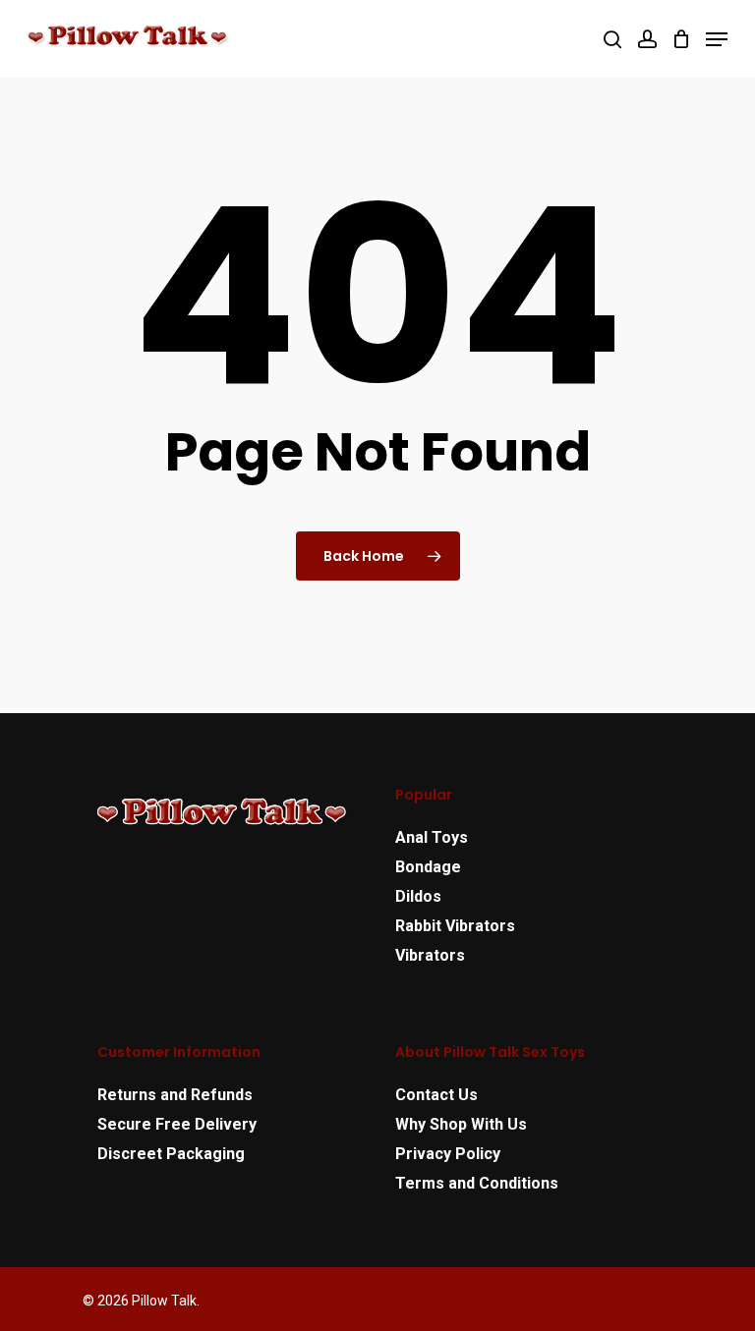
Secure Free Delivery (177, 1124)
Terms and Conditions (476, 1183)
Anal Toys (431, 837)
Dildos (418, 896)
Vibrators (430, 955)
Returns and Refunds (175, 1094)
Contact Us (436, 1094)
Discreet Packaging (171, 1153)
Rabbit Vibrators (455, 925)
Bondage (428, 867)
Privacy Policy (447, 1153)
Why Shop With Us (461, 1124)
